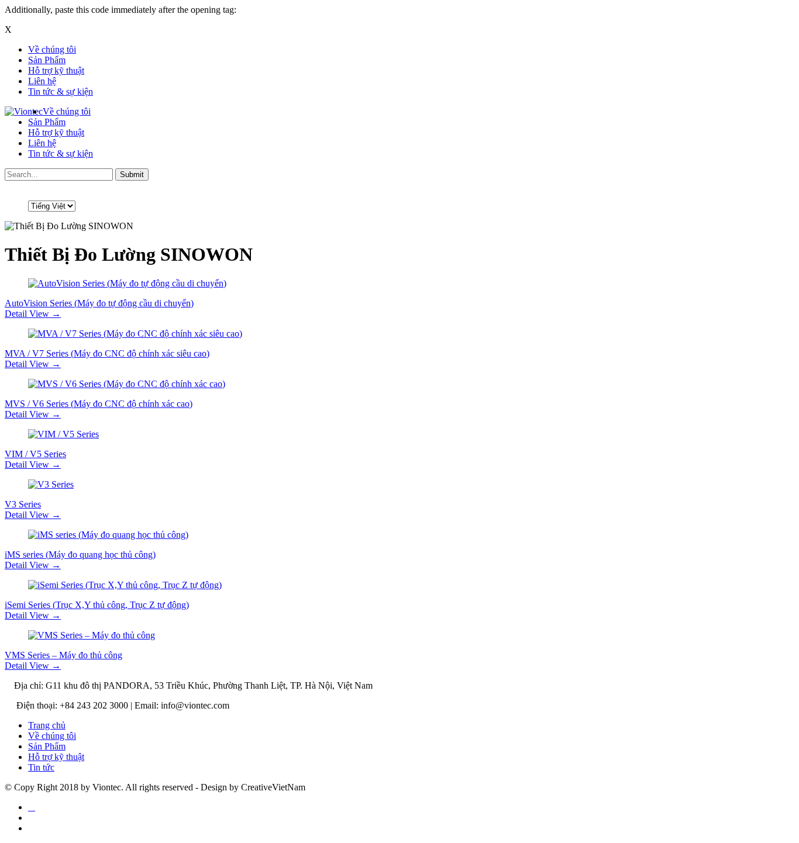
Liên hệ (42, 81)
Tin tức (41, 767)
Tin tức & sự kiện (60, 91)
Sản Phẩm (47, 60)
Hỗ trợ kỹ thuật (56, 70)
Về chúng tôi (52, 49)
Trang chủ (47, 725)
